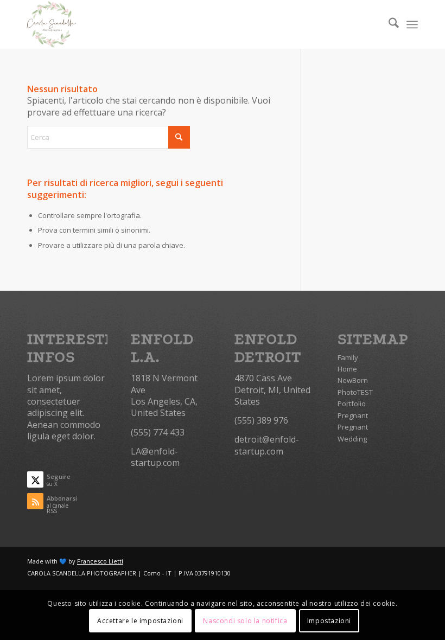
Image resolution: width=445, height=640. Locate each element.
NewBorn (353, 380)
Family (348, 357)
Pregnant (353, 415)
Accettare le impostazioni (140, 620)
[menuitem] (388, 24)
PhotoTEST (355, 392)
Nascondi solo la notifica (245, 620)
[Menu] (412, 24)
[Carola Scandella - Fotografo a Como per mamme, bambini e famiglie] (51, 24)
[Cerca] (388, 24)
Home (347, 369)
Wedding (352, 439)
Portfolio (352, 403)
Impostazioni (329, 620)
